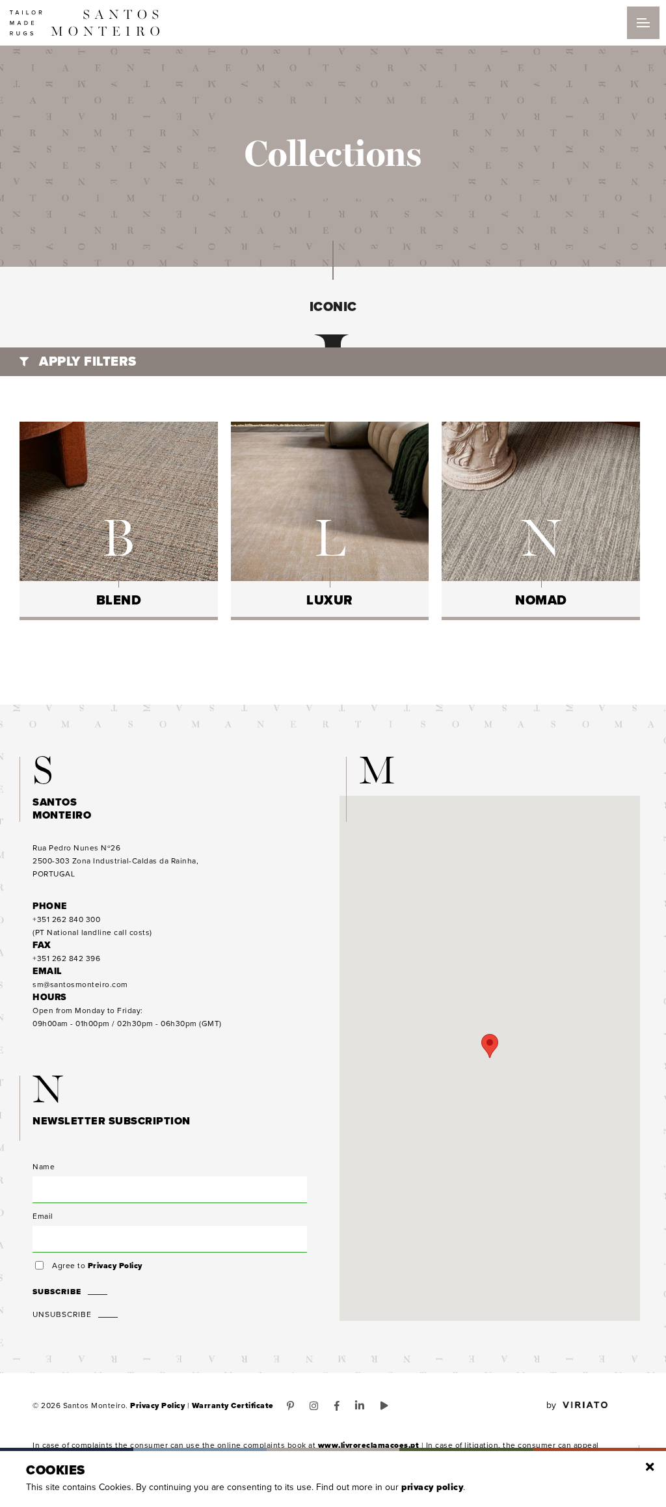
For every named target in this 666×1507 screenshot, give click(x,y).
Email (43, 1216)
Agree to (97, 1265)
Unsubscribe (62, 1314)
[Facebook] (337, 1406)
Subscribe (57, 1291)
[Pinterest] (291, 1406)
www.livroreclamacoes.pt (369, 1445)
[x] (649, 1467)
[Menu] (643, 23)
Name (44, 1166)
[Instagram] (314, 1406)
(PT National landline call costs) (92, 926)
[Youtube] (384, 1406)
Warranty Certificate (233, 1405)
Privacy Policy (115, 1265)
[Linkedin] (360, 1406)
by (551, 1405)
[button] (489, 1046)
